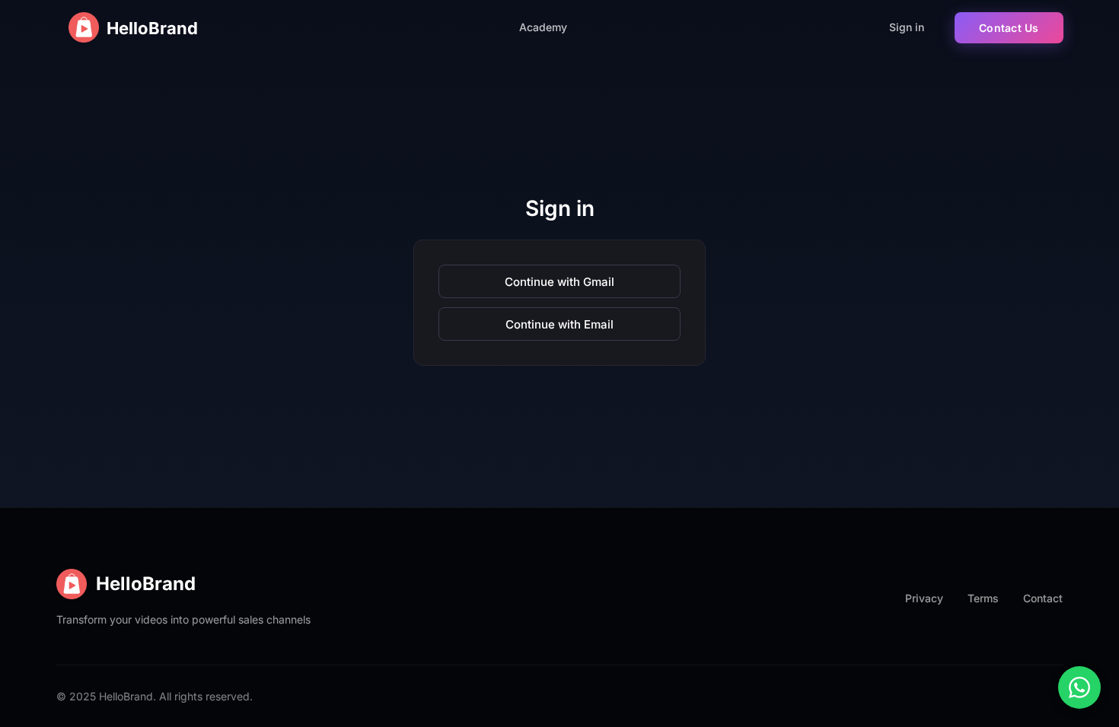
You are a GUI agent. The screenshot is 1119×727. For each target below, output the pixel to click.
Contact (1043, 598)
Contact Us (1009, 27)
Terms (983, 598)
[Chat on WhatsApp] (1079, 687)
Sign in (906, 27)
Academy (543, 27)
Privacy (924, 598)
